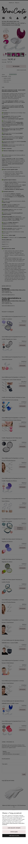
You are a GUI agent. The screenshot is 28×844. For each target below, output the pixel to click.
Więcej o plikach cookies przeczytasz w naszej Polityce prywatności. (13, 823)
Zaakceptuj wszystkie (14, 835)
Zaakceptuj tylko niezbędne (14, 827)
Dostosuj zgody (14, 831)
